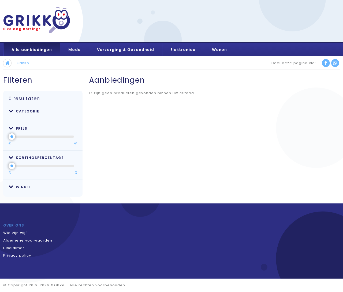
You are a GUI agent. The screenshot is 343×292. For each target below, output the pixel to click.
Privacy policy (17, 255)
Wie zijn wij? (15, 232)
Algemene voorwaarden (27, 240)
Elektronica (183, 49)
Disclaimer (13, 247)
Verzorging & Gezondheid (125, 49)
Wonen (219, 49)
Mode (74, 49)
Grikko (23, 62)
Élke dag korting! (22, 29)
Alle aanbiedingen (32, 49)
